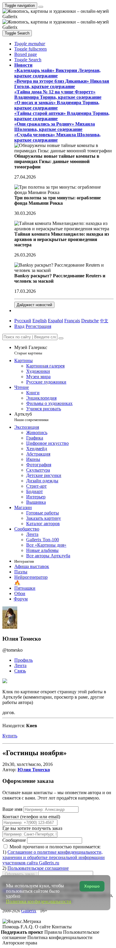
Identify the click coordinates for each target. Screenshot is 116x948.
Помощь (11, 926)
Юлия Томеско (34, 769)
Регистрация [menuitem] (38, 326)
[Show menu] (40, 7)
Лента (20, 665)
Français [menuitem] (72, 320)
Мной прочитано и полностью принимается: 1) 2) (53, 857)
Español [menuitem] (55, 320)
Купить (9, 735)
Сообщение (14, 840)
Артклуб (31, 417)
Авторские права (19, 942)
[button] (29, 43)
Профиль (23, 660)
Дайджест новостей (34, 305)
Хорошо (92, 886)
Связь (20, 670)
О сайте (43, 926)
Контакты (62, 926)
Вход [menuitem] (19, 326)
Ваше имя (12, 809)
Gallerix (28, 910)
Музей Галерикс (30, 350)
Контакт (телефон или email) (31, 816)
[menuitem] (104, 320)
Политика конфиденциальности (60, 937)
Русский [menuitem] (22, 320)
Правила (53, 932)
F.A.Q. (28, 926)
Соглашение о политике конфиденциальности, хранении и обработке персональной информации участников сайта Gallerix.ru (53, 857)
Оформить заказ (20, 874)
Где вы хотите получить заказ (32, 828)
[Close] (61, 338)
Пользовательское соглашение (38, 868)
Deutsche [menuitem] (90, 320)
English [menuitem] (39, 320)
